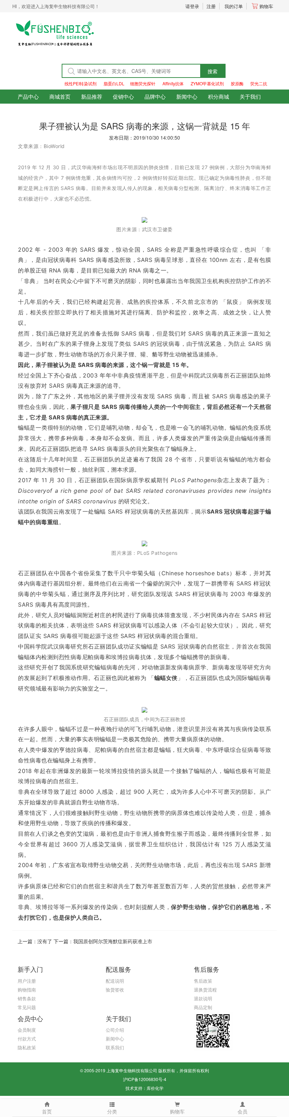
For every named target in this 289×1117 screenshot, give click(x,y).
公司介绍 (115, 1029)
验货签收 (115, 989)
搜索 (212, 71)
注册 (211, 6)
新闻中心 (186, 96)
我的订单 (234, 6)
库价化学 (155, 1088)
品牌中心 (155, 96)
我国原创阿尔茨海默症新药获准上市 (112, 941)
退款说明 (203, 998)
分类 (112, 1111)
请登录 (192, 6)
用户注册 (27, 980)
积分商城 (218, 96)
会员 (242, 1111)
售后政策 (203, 980)
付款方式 (27, 1038)
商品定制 (203, 1007)
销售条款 (27, 998)
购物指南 (27, 989)
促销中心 (123, 96)
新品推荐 (91, 96)
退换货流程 (205, 989)
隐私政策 (27, 1047)
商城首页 (59, 96)
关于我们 (250, 96)
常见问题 (27, 1007)
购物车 (266, 6)
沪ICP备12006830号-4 (144, 1079)
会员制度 (27, 1029)
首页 (47, 1111)
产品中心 (28, 96)
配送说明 (115, 980)
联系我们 (115, 1047)
